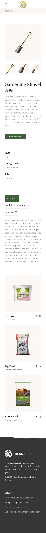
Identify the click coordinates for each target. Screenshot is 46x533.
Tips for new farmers (15, 507)
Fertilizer (10, 316)
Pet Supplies (10, 369)
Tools (15, 167)
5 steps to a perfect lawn (17, 502)
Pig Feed (10, 366)
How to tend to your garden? (19, 497)
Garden (8, 319)
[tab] (12, 198)
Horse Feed (11, 416)
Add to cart (15, 136)
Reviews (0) (11, 212)
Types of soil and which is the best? (22, 511)
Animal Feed (10, 420)
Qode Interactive (18, 477)
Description (11, 198)
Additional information (17, 205)
